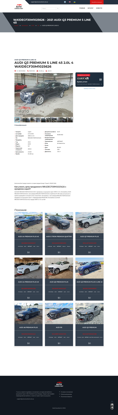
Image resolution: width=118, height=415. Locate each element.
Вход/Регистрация (97, 2)
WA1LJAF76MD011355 (89, 243)
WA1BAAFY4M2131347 (59, 288)
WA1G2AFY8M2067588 (89, 334)
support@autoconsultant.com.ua (39, 2)
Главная (82, 8)
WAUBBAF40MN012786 (28, 288)
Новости (99, 8)
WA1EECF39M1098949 (89, 288)
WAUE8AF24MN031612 (29, 334)
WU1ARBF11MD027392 (59, 334)
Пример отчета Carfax (89, 88)
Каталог (90, 8)
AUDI (32, 25)
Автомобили (25, 25)
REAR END (32, 71)
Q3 (38, 25)
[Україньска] (74, 2)
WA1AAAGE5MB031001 (59, 243)
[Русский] (65, 2)
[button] (71, 74)
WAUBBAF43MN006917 (28, 243)
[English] (70, 2)
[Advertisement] (59, 45)
